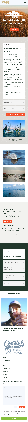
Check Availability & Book (15, 114)
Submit (22, 407)
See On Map (7, 221)
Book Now (14, 29)
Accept (14, 418)
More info (10, 415)
